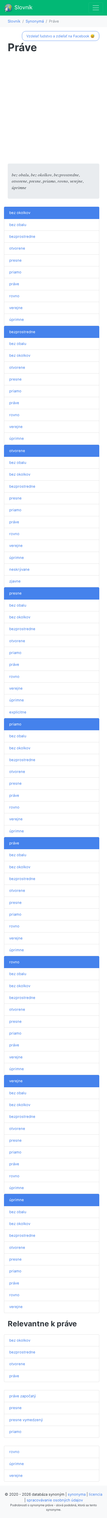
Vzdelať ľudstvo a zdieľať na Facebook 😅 (60, 36)
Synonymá (35, 21)
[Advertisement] (53, 110)
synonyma (77, 1494)
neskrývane (19, 569)
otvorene (17, 248)
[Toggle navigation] (96, 8)
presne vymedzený (26, 1420)
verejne (16, 308)
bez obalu (17, 225)
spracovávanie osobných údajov (55, 1500)
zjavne (15, 581)
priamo (15, 272)
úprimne (16, 319)
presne (15, 260)
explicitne (17, 712)
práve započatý (22, 1396)
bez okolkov (19, 212)
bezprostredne (22, 236)
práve (14, 284)
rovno (14, 296)
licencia (95, 1494)
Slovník (23, 7)
